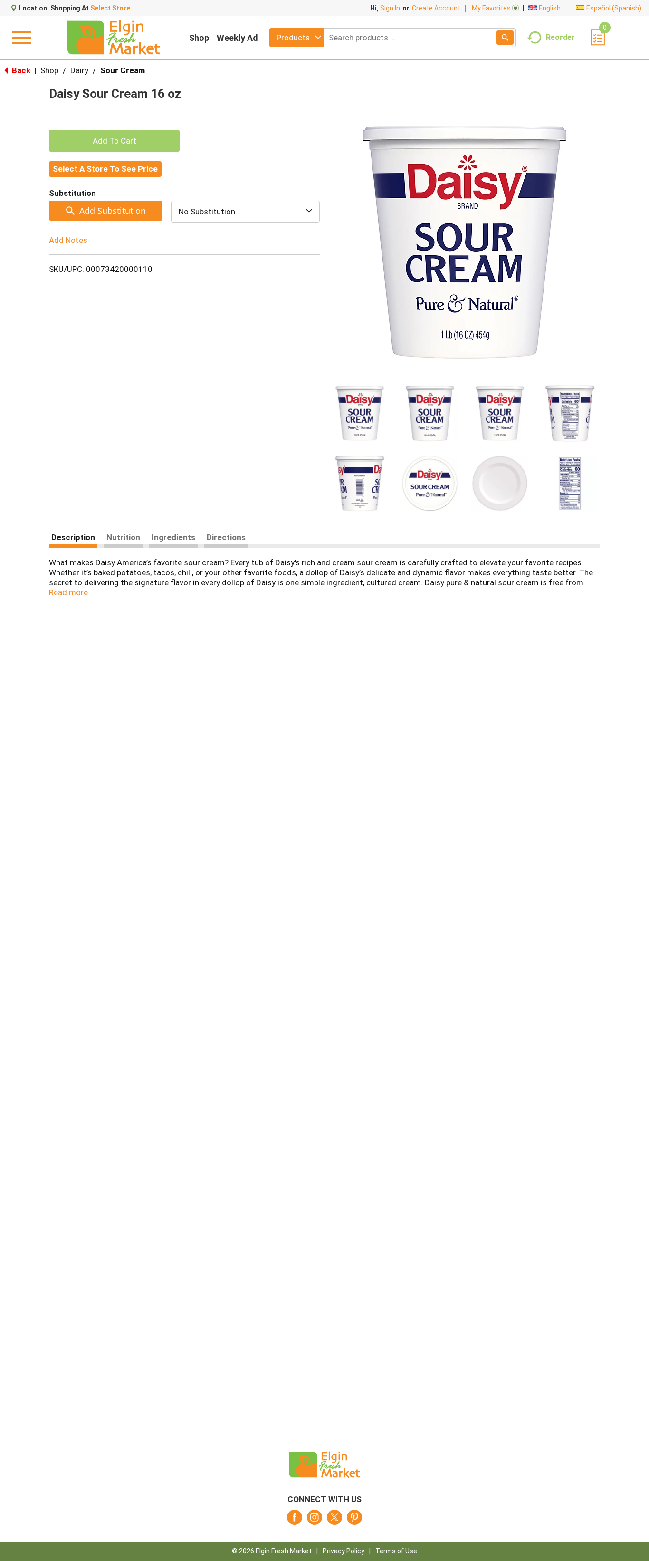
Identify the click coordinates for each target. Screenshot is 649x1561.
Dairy (79, 70)
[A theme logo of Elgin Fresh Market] (114, 38)
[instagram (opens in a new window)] (314, 1520)
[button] (359, 413)
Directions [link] (226, 537)
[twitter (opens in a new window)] (334, 1520)
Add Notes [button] (68, 240)
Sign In (390, 8)
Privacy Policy (343, 1551)
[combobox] (296, 37)
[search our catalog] (505, 37)
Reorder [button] (560, 36)
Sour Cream (122, 70)
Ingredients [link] (173, 537)
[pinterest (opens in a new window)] (354, 1520)
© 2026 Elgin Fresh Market (272, 1551)
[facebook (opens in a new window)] (294, 1520)
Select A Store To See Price (105, 169)
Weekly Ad (237, 38)
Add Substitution (112, 210)
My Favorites (491, 8)
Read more (68, 592)
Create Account (436, 8)
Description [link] (73, 537)
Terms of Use (396, 1551)
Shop (199, 38)
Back (20, 70)
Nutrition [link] (123, 537)
